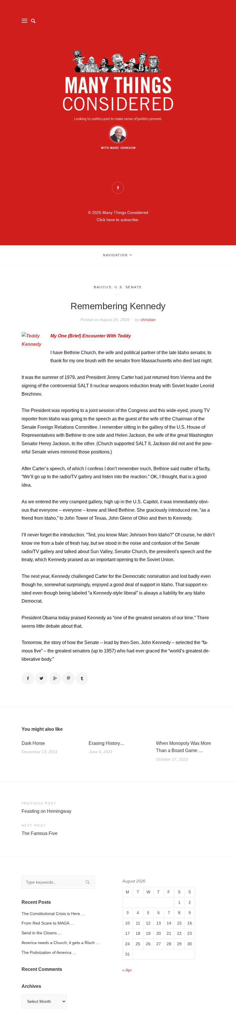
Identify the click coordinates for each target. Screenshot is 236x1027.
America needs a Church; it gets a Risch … (61, 942)
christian (148, 319)
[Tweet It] (41, 678)
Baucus (102, 287)
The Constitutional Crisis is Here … (53, 913)
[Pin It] (68, 678)
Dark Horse (33, 743)
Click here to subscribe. (118, 219)
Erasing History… (107, 743)
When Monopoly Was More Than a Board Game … (183, 747)
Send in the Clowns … (42, 933)
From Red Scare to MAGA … (48, 923)
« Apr (127, 970)
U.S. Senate (128, 287)
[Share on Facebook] (28, 678)
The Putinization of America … (49, 952)
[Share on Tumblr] (82, 678)
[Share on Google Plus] (55, 678)
